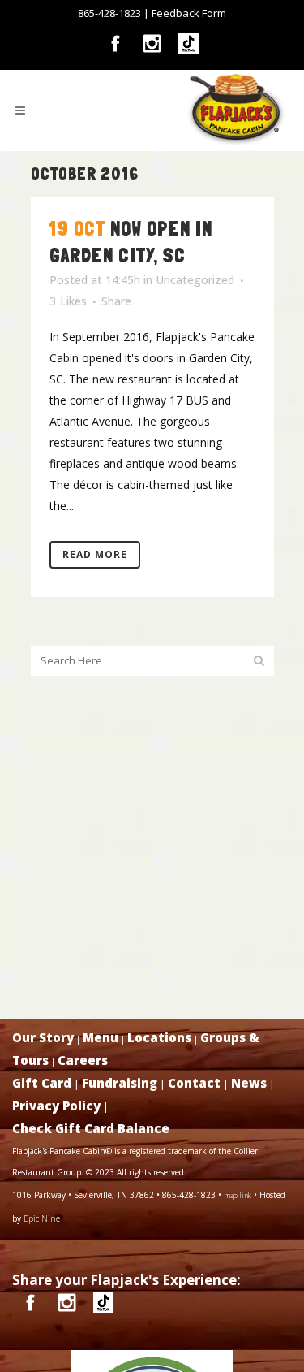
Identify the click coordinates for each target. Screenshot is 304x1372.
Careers (83, 1060)
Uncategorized (195, 280)
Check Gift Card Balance (90, 1128)
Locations (159, 1037)
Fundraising (119, 1083)
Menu (100, 1037)
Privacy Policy (56, 1105)
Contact (194, 1083)
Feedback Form (189, 13)
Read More (94, 554)
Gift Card (41, 1083)
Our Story (43, 1037)
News (249, 1083)
